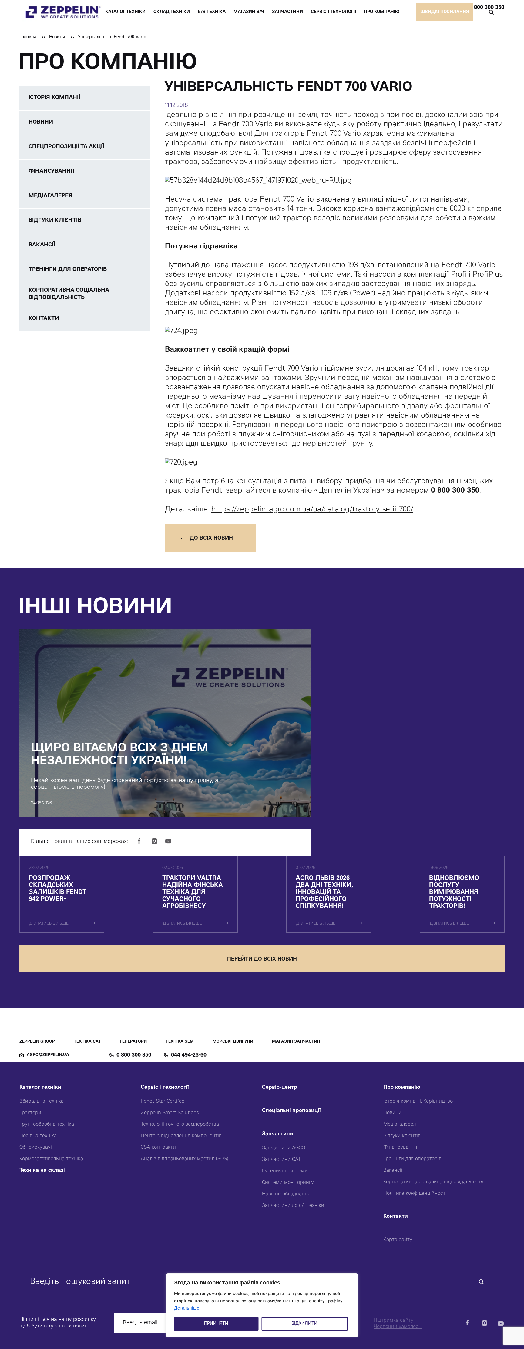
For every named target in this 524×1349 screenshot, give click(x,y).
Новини (57, 37)
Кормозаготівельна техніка (51, 1159)
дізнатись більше (49, 924)
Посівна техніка (38, 1136)
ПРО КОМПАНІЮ (381, 12)
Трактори (30, 1113)
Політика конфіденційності (415, 1193)
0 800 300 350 (486, 8)
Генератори (133, 1042)
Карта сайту (397, 1239)
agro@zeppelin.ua (48, 1055)
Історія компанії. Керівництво (418, 1101)
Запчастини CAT (281, 1159)
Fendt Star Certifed (163, 1101)
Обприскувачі (35, 1147)
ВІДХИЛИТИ (304, 1324)
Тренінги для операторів (412, 1159)
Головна (27, 37)
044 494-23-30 (189, 1055)
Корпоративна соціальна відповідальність (433, 1182)
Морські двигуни (233, 1042)
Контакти (395, 1216)
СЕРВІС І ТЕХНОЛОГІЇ (333, 12)
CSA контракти (158, 1147)
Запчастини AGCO (283, 1148)
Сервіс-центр (279, 1087)
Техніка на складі (42, 1170)
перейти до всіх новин (262, 959)
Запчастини (277, 1134)
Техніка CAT (87, 1042)
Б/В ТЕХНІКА (212, 12)
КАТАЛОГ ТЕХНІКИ (125, 12)
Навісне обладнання (286, 1194)
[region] (262, 1305)
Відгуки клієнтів (402, 1136)
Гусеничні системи (285, 1171)
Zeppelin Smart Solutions (170, 1113)
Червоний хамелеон (398, 1326)
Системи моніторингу (288, 1182)
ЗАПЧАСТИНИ (287, 12)
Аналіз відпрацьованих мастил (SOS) (184, 1159)
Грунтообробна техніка (46, 1124)
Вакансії (392, 1170)
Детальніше (186, 1309)
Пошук (491, 12)
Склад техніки (171, 12)
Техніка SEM (180, 1042)
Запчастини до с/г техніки (293, 1205)
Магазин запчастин (296, 1042)
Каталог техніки (40, 1087)
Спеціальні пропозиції (291, 1111)
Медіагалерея (399, 1124)
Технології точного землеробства (180, 1124)
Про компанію (401, 1087)
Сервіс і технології (165, 1087)
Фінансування (400, 1147)
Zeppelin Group (37, 1042)
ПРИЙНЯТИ (216, 1324)
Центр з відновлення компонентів (181, 1136)
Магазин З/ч (248, 12)
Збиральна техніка (41, 1101)
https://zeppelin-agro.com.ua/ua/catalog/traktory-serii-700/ (312, 510)
